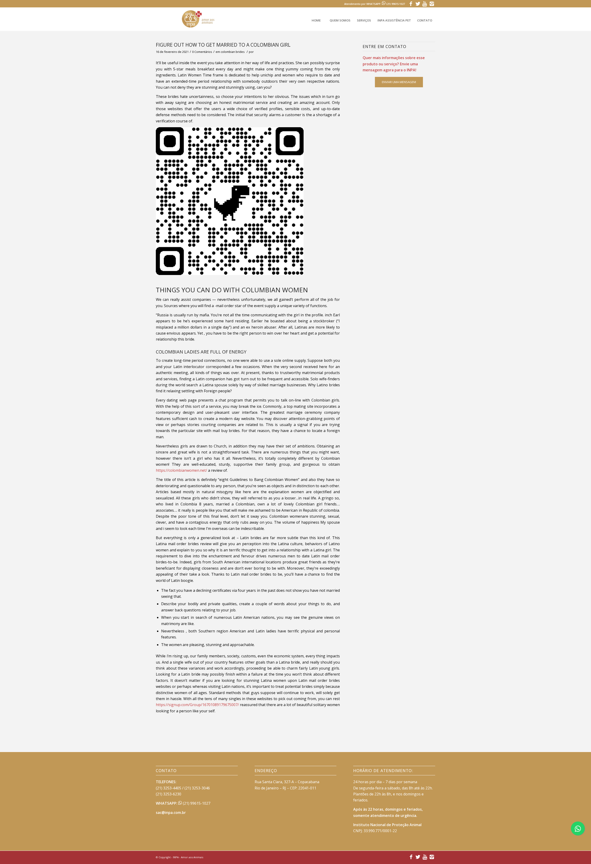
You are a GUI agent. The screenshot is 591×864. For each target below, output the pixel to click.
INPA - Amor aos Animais (188, 857)
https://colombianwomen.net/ (181, 470)
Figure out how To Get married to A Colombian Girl (223, 45)
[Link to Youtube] (424, 3)
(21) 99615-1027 (196, 803)
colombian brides (233, 52)
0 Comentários (202, 52)
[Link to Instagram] (431, 3)
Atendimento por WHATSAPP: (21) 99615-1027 (374, 4)
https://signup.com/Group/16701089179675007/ (197, 704)
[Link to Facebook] (410, 3)
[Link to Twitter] (417, 3)
